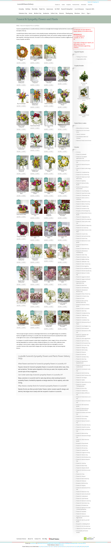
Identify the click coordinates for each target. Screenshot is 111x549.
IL (65, 546)
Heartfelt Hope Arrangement (21, 170)
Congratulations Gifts (81, 59)
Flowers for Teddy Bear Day (82, 315)
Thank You (42, 9)
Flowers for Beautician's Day (82, 491)
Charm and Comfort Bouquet (62, 192)
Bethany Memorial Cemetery (82, 128)
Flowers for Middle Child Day (82, 259)
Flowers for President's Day (82, 206)
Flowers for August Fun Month (83, 277)
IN (67, 546)
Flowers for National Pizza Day (83, 201)
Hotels (63, 4)
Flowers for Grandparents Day (83, 313)
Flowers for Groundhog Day (82, 191)
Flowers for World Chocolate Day (83, 219)
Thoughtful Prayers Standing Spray (35, 170)
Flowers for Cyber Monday (82, 498)
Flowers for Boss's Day (81, 388)
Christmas (77, 13)
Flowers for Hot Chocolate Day (83, 526)
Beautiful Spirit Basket (48, 258)
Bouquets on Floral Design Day (83, 210)
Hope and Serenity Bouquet (48, 170)
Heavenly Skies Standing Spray (21, 82)
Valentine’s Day (23, 13)
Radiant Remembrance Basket (48, 192)
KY (74, 546)
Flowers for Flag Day (80, 485)
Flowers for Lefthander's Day (82, 261)
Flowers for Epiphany (81, 180)
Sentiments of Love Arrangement (62, 126)
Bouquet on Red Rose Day (82, 483)
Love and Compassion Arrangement (62, 303)
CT (53, 546)
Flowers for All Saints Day (82, 445)
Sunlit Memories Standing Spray (35, 104)
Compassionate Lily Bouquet (49, 303)
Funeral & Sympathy (67, 9)
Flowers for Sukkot (80, 380)
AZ (43, 546)
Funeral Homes (75, 4)
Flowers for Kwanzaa (81, 513)
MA (83, 546)
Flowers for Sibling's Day (81, 347)
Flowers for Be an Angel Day (82, 266)
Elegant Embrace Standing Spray (21, 281)
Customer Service (21, 539)
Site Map (44, 539)
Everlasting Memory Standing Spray (21, 148)
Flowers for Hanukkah (81, 511)
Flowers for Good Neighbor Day (83, 326)
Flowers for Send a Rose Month (83, 494)
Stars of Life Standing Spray (49, 126)
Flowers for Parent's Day (81, 238)
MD (81, 546)
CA (48, 546)
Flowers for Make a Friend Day (83, 204)
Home (17, 25)
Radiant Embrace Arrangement (35, 259)
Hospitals (68, 4)
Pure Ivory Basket (21, 325)
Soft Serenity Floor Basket (62, 148)
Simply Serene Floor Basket (62, 281)
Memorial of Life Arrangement (35, 82)
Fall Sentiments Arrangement (49, 59)
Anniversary (49, 9)
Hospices (56, 543)
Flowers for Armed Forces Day (83, 427)
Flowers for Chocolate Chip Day (83, 424)
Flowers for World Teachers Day (83, 375)
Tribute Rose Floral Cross (35, 215)
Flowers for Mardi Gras (81, 285)
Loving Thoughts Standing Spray (48, 325)
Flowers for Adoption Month (82, 468)
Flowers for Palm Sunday (82, 350)
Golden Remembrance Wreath (62, 170)
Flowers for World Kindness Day (83, 457)
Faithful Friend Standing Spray (48, 148)
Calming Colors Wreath (21, 236)
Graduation (46, 13)
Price (83, 13)
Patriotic (61, 13)
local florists (33, 543)
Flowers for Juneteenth (81, 154)
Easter (30, 13)
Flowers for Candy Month (82, 496)
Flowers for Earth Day (81, 354)
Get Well (57, 9)
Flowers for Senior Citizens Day (83, 264)
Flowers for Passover (81, 352)
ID (63, 546)
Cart (19, 62)
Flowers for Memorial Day (82, 433)
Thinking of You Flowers (81, 56)
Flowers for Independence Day (83, 217)
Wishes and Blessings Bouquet (62, 259)
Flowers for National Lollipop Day (83, 225)
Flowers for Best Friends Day (82, 478)
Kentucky (61, 544)
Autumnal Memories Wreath (21, 59)
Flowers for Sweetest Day (82, 390)
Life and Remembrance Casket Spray (35, 303)
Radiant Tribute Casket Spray (35, 237)
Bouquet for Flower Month (82, 443)
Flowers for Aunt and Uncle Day (83, 236)
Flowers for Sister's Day (81, 254)
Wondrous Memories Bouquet (62, 104)
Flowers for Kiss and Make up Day (83, 268)
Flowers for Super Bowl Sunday (83, 193)
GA (59, 546)
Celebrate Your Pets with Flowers (83, 528)
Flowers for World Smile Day (82, 373)
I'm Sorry (78, 152)
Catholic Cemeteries (80, 134)
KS (71, 546)
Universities (83, 4)
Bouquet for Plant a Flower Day (83, 293)
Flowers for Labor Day (81, 310)
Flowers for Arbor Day (81, 359)
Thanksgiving (69, 13)
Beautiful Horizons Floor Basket (62, 215)
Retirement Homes (42, 543)
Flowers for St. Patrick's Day (82, 296)
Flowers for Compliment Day (82, 172)
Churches (90, 4)
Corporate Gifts (90, 9)
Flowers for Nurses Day (81, 418)
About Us (30, 539)
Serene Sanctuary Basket (21, 214)
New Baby (34, 9)
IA (69, 546)
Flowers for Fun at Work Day (82, 174)
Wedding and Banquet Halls (71, 543)
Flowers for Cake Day (81, 463)
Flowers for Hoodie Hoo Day (82, 208)
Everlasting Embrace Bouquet (35, 192)
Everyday (21, 9)
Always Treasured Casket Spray (48, 82)
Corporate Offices (82, 543)
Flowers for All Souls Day (81, 448)
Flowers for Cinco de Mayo (82, 416)
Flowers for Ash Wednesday (82, 287)
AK (41, 546)
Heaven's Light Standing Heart (48, 281)
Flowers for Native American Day (83, 382)
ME (78, 546)
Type (88, 13)
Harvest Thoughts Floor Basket (35, 59)
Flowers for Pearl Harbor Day (82, 503)
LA (76, 546)
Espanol (89, 2)
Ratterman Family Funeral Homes (83, 140)
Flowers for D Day (80, 474)
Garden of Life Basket (48, 103)
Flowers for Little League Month (83, 338)
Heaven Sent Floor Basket (48, 237)
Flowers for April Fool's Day (82, 340)
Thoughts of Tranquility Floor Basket (62, 325)
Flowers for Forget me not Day (83, 452)
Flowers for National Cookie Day (83, 500)
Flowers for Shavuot (80, 476)
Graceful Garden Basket (35, 325)
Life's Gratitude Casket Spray (62, 237)
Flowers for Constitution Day (82, 320)
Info (24, 62)
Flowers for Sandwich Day (82, 450)
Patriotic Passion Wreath (35, 125)
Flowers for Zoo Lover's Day (82, 345)
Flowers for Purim (80, 298)
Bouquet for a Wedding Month (83, 524)
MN (88, 546)
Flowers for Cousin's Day (82, 234)
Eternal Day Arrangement (48, 215)
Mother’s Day (37, 13)
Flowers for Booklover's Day (82, 257)
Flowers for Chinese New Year (82, 195)
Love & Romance (79, 9)
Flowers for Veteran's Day (82, 454)
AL (39, 546)
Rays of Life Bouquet (21, 103)
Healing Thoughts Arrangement (21, 126)
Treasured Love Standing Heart (21, 259)
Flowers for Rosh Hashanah (82, 328)
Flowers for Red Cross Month (82, 308)
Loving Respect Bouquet (35, 148)
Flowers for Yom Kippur (81, 377)
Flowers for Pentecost (81, 481)
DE (55, 546)
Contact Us (38, 539)
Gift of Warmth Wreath (21, 303)
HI (61, 546)
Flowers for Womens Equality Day (83, 270)
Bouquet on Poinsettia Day (82, 505)
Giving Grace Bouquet (62, 81)
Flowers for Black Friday (81, 465)
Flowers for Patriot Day (81, 317)
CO (50, 546)
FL (57, 546)
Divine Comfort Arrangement (35, 281)
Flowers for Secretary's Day (82, 356)
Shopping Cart (95, 2)
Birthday (28, 9)
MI (85, 546)
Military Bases (61, 543)
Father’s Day (54, 13)
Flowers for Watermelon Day (82, 248)
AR (46, 546)
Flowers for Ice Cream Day (82, 227)
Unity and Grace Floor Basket (21, 192)
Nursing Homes (49, 543)
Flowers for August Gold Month (83, 279)
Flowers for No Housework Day (83, 343)
